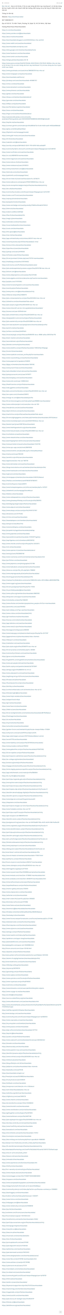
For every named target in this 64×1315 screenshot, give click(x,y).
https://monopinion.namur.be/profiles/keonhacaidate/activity (22, 782)
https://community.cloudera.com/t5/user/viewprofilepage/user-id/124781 (26, 192)
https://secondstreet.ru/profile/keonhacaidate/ (17, 341)
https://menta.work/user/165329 (12, 454)
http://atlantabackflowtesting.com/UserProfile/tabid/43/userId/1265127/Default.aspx (30, 1149)
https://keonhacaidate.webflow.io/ (13, 77)
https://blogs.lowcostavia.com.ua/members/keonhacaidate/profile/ (24, 467)
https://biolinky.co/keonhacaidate (13, 686)
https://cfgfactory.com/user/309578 (14, 1096)
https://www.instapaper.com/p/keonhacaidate (17, 74)
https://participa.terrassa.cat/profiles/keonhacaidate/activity (22, 786)
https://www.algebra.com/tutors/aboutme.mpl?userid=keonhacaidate (24, 278)
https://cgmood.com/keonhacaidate (14, 474)
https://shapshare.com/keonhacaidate (14, 802)
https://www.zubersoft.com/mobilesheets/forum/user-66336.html (23, 1040)
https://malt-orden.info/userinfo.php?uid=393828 (18, 898)
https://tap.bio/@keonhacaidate (12, 1033)
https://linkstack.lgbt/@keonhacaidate (14, 693)
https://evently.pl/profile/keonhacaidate (15, 288)
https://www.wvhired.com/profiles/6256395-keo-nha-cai (20, 1056)
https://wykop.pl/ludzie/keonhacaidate (14, 198)
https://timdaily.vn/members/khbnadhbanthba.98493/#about (22, 912)
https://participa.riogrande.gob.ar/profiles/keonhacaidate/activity (23, 779)
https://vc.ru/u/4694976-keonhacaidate (15, 155)
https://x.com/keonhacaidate (11, 30)
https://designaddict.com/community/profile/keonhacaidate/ (22, 318)
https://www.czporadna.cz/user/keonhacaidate (17, 1020)
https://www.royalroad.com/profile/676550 (16, 981)
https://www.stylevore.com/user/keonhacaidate (17, 928)
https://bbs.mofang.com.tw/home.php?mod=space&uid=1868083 (23, 1139)
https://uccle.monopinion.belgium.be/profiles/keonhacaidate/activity (24, 185)
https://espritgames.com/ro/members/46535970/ (18, 540)
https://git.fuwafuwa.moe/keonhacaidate (15, 616)
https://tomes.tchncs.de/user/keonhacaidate (16, 245)
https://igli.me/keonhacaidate (11, 703)
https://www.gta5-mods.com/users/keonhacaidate (18, 135)
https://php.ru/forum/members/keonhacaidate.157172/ (20, 1030)
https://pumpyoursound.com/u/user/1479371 (16, 374)
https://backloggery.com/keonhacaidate (15, 1192)
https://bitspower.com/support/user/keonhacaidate (19, 597)
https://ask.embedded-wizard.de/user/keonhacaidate (19, 371)
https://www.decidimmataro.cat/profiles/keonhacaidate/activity (23, 829)
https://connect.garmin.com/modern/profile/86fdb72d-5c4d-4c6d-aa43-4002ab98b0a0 (31, 125)
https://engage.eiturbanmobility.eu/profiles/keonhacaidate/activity (24, 766)
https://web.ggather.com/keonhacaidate (15, 388)
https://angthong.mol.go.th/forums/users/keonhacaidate (20, 676)
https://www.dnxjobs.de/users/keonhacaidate (17, 1172)
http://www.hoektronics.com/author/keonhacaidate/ (19, 961)
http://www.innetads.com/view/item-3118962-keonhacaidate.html (23, 875)
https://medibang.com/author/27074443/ (15, 261)
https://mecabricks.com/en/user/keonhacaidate (17, 407)
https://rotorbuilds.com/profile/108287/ (15, 600)
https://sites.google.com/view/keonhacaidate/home (19, 50)
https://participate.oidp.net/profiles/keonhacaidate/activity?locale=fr (25, 789)
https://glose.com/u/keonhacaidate (13, 656)
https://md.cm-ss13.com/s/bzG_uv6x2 (14, 1153)
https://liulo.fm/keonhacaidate (12, 1239)
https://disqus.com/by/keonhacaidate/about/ (16, 97)
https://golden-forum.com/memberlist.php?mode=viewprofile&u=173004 (26, 729)
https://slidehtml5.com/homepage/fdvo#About (17, 490)
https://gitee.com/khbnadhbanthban (14, 129)
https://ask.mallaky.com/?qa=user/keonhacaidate (18, 610)
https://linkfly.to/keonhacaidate (12, 1166)
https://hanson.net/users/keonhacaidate (15, 1156)
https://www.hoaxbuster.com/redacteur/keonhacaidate (20, 470)
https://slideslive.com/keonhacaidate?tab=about (18, 301)
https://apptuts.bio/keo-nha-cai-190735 (15, 461)
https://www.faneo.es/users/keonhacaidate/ (16, 905)
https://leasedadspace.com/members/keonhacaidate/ (19, 520)
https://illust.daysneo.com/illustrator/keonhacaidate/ (19, 925)
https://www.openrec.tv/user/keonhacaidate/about (18, 550)
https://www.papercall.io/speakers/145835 (16, 361)
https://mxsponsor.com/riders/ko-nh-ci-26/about (18, 1086)
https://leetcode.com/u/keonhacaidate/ (15, 172)
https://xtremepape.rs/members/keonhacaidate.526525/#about (23, 477)
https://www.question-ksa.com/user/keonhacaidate (19, 1050)
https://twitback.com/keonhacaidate (14, 1083)
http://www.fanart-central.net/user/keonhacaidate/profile (21, 852)
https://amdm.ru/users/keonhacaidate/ (14, 1282)
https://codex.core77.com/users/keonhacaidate (17, 195)
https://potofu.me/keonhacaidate (13, 328)
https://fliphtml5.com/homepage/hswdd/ (15, 132)
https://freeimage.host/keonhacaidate (14, 716)
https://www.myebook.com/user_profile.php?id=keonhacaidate (22, 354)
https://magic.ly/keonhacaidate (12, 218)
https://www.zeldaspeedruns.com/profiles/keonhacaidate (21, 497)
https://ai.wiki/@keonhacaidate (12, 995)
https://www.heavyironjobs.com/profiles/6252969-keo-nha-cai (22, 431)
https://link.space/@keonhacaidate (13, 232)
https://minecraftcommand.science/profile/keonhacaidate (21, 882)
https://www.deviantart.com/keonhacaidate (16, 87)
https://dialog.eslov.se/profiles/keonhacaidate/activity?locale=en (23, 849)
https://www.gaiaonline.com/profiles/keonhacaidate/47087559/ (23, 749)
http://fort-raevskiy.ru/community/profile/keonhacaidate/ (21, 1169)
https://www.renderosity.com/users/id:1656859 (17, 1206)
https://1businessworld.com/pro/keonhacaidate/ (18, 683)
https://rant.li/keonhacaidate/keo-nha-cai (15, 1090)
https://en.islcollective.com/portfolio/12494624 (17, 1103)
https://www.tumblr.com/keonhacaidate (15, 56)
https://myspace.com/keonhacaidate (14, 1179)
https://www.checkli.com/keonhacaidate (15, 1100)
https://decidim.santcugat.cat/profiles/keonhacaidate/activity (22, 835)
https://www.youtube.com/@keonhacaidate (16, 33)
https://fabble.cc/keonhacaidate (12, 494)
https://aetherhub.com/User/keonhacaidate (16, 1249)
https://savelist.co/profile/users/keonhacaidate (17, 457)
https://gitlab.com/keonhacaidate (13, 94)
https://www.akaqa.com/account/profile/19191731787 (19, 510)
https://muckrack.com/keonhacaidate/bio (15, 1236)
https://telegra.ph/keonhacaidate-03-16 (15, 60)
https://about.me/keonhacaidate (12, 36)
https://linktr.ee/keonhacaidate (12, 1279)
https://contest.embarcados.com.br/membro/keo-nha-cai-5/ (22, 689)
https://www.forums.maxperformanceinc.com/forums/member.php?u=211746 (27, 918)
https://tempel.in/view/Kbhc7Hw (12, 524)
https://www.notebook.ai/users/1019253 (15, 165)
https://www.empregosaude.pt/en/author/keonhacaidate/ (20, 573)
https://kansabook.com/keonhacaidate (14, 1129)
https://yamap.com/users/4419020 (13, 251)
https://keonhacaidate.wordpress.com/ (15, 46)
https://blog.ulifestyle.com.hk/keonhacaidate (16, 1063)
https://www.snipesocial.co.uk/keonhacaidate (17, 892)
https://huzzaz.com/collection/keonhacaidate (17, 620)
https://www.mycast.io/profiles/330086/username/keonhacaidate (23, 872)
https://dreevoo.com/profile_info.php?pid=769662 (18, 570)
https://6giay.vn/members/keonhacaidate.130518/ (18, 364)
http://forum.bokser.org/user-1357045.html (16, 1216)
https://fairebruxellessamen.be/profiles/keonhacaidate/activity (22, 842)
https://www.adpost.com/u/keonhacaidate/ (16, 507)
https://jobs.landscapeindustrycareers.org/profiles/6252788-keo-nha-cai (26, 268)
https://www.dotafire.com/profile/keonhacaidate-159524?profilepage (25, 348)
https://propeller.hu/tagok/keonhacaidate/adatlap (18, 530)
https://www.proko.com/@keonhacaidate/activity (18, 291)
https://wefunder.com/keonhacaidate (14, 222)
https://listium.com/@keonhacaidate (14, 271)
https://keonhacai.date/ (15, 17)
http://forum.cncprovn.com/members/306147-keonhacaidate (22, 862)
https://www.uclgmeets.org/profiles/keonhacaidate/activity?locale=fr (25, 825)
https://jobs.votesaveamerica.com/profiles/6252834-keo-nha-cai (23, 298)
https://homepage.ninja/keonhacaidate (14, 1226)
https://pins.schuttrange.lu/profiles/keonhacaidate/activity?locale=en (24, 839)
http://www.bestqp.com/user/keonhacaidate (16, 1013)
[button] (60, 1312)
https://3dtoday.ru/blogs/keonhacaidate (15, 965)
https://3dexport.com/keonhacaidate (14, 640)
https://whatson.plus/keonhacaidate (14, 1060)
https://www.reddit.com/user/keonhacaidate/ (17, 43)
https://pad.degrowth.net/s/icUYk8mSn (15, 1245)
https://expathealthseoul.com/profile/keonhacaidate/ (19, 885)
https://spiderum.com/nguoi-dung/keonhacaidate (18, 938)
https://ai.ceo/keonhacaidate (11, 719)
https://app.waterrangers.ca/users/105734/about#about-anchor (23, 736)
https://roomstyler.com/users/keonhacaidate (16, 1136)
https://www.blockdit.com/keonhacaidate (15, 1106)
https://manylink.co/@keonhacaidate (14, 1229)
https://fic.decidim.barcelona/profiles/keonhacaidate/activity (22, 1146)
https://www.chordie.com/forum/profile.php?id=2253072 (21, 543)
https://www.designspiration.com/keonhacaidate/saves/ (20, 1255)
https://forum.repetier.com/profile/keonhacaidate (18, 752)
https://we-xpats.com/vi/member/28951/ (15, 394)
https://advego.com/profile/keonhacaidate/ (16, 932)
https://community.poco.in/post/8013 (14, 484)
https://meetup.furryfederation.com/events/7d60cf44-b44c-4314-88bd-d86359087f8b (30, 580)
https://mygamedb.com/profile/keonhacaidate (17, 1292)
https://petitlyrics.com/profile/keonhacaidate (17, 859)
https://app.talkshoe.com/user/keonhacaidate (17, 623)
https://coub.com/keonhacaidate (13, 228)
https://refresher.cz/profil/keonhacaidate (15, 255)
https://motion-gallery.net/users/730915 (15, 888)
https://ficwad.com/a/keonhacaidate (14, 679)
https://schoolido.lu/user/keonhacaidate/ (15, 726)
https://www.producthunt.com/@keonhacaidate (17, 169)
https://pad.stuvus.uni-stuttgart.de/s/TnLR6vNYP (18, 1299)
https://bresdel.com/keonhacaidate (13, 1043)
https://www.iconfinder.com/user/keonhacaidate (18, 152)
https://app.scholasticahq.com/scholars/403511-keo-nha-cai (22, 238)
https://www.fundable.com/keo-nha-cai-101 (16, 809)
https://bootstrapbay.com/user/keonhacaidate (17, 378)
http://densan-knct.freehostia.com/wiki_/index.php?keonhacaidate (24, 1143)
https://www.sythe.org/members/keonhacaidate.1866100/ (21, 593)
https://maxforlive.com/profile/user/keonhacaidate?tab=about (22, 414)
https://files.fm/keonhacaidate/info (13, 215)
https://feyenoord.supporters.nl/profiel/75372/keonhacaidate (22, 1285)
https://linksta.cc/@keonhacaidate (13, 1302)
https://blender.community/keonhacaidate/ (16, 344)
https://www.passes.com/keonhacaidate (15, 1027)
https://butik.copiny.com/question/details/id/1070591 (19, 666)
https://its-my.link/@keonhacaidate (13, 776)
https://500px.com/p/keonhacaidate (14, 104)
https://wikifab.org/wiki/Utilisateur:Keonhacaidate (18, 1010)
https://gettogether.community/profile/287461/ (17, 1113)
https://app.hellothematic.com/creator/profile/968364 (20, 772)
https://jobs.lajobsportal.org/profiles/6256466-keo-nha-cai (21, 1119)
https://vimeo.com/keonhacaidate (13, 84)
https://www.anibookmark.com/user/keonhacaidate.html (20, 1001)
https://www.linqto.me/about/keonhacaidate (16, 696)
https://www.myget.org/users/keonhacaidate (16, 583)
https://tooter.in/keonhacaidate (12, 351)
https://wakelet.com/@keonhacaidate (14, 142)
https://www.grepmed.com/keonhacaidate (16, 533)
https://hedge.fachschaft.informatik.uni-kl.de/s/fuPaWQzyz (21, 1186)
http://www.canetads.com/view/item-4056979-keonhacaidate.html (24, 879)
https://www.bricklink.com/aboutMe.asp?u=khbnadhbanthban (22, 451)
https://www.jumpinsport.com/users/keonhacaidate (19, 845)
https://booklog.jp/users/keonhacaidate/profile (17, 577)
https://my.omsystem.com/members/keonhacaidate (19, 1023)
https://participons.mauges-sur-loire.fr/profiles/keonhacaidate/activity (25, 806)
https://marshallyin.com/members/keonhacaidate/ (18, 1269)
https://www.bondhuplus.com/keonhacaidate (16, 527)
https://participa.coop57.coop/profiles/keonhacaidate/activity (22, 812)
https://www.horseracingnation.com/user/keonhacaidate (20, 285)
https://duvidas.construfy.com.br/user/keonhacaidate (19, 1123)
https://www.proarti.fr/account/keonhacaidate (17, 368)
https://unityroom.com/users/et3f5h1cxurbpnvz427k (19, 733)
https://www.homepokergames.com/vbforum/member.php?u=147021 (24, 487)
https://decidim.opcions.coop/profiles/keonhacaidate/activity (22, 796)
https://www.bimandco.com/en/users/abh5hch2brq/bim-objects (23, 988)
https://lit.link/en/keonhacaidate (12, 139)
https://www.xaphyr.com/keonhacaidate (15, 975)
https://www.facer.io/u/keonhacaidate (14, 706)
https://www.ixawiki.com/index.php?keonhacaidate (18, 935)
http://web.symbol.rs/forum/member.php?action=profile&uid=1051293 (25, 955)
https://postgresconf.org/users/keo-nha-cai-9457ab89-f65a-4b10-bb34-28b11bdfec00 (30, 822)
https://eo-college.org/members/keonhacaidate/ (18, 759)
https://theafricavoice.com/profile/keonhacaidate (18, 384)
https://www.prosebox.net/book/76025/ (15, 746)
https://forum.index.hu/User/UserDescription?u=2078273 (21, 178)
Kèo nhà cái (6, 6)
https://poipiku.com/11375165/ (12, 281)
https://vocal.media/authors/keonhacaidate (16, 225)
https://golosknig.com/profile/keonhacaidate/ (17, 971)
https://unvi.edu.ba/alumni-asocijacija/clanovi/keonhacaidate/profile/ (24, 324)
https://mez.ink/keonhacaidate (12, 235)
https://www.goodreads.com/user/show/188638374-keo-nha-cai (23, 70)
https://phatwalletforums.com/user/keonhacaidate (18, 942)
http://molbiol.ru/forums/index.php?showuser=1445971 (20, 1196)
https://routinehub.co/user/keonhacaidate (15, 434)
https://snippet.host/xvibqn (11, 699)
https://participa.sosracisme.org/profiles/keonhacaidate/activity (23, 1222)
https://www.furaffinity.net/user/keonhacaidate (17, 1126)
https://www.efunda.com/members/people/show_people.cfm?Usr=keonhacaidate (28, 603)
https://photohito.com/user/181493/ (13, 606)
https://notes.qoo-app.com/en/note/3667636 (17, 447)
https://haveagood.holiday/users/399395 (15, 630)
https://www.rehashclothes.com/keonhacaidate (17, 437)
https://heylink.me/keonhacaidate (13, 122)
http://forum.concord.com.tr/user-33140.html (17, 948)
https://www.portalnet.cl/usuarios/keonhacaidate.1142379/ (21, 444)
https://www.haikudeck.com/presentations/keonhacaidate (21, 567)
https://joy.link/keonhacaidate (12, 1209)
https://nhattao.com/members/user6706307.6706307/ (19, 480)
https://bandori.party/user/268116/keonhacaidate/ (18, 424)
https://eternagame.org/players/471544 (15, 869)
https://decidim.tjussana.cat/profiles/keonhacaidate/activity (21, 1053)
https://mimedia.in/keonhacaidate (13, 1159)
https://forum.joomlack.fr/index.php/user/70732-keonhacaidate (23, 258)
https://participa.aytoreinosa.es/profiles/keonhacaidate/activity (23, 832)
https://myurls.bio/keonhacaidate (13, 723)
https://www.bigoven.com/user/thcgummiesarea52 (18, 799)
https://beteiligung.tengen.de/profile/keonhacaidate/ (19, 504)
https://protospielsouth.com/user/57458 (15, 1242)
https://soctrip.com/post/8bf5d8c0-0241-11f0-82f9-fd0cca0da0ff (24, 145)
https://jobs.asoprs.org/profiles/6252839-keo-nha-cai (20, 305)
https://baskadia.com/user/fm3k (12, 1070)
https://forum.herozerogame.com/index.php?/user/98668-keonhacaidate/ (26, 401)
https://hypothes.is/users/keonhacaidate (15, 248)
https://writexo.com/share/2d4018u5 (14, 331)
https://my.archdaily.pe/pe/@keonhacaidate (16, 590)
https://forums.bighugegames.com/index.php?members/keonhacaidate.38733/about (29, 417)
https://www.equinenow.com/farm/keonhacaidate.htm (19, 1163)
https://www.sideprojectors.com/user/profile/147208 (19, 275)
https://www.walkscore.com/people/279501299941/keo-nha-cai (23, 182)
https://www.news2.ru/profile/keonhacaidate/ (17, 626)
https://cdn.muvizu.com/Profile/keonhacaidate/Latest (19, 265)
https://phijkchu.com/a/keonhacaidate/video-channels (20, 1066)
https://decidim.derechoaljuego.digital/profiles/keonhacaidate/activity (25, 792)
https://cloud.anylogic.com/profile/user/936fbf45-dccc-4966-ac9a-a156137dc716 (29, 334)
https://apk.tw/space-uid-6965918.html (15, 816)
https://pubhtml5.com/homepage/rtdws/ (15, 175)
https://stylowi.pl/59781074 (11, 968)
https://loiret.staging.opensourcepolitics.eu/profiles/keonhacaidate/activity (26, 769)
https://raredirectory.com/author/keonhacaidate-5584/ (20, 1219)
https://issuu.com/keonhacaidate (13, 110)
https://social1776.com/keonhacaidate (14, 739)
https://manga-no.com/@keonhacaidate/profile (17, 397)
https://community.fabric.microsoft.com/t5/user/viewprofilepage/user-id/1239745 (29, 149)
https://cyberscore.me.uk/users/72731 (14, 1265)
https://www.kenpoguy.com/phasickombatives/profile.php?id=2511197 (25, 633)
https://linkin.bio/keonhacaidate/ (12, 208)
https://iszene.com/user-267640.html (14, 311)
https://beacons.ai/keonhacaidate (13, 1232)
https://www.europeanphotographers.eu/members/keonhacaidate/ (24, 1182)
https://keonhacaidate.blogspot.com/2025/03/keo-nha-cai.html (23, 40)
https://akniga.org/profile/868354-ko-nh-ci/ (16, 670)
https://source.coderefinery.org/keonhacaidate (17, 998)
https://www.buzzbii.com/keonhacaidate (15, 1295)
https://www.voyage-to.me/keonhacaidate (16, 991)
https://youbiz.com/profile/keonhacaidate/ (16, 1036)
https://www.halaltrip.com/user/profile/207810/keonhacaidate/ (22, 743)
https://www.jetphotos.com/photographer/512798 (18, 563)
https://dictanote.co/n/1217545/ (12, 514)
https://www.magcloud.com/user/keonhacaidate (18, 159)
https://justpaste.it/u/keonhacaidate (14, 202)
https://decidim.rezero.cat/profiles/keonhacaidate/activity (21, 819)
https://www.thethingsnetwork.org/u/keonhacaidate (19, 427)
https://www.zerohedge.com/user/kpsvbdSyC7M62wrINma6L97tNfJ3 (25, 205)
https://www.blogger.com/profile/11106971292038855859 (21, 1176)
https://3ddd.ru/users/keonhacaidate (14, 709)
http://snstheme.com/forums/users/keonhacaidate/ (18, 1212)
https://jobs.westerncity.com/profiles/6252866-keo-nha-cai (21, 321)
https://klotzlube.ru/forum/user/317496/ (15, 902)
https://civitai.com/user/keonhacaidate (14, 517)
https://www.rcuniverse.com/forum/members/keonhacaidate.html (23, 557)
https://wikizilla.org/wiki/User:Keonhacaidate (16, 1093)
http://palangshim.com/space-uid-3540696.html (18, 945)
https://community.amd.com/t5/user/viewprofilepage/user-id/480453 (24, 1017)
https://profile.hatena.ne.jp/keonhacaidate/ (16, 107)
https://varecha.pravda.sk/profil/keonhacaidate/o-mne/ (20, 242)
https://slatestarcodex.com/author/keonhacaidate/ (18, 922)
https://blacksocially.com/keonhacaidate (15, 1046)
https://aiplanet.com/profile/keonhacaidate (16, 952)
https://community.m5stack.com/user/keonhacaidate (19, 653)
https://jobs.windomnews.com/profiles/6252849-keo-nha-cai (22, 315)
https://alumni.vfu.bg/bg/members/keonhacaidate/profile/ (21, 958)
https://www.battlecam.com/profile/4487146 (16, 1116)
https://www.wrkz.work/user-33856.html (15, 381)
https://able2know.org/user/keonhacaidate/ (16, 1305)
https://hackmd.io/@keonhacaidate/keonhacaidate (18, 908)
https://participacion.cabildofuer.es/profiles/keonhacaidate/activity (24, 756)
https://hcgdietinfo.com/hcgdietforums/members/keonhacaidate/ (23, 660)
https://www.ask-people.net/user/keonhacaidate (18, 663)
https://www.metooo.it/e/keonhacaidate (15, 162)
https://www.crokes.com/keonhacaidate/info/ (17, 613)
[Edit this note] (61, 3)
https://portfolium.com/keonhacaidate (14, 560)
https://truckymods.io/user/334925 (13, 1080)
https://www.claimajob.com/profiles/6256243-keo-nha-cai (21, 865)
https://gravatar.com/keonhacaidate (14, 100)
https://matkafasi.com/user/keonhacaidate (16, 643)
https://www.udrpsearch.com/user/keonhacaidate (18, 673)
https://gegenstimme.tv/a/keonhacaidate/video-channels (20, 636)
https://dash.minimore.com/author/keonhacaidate (18, 411)
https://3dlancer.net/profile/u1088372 (14, 295)
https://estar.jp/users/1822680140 (13, 553)
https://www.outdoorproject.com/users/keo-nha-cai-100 (20, 404)
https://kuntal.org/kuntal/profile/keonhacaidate (17, 762)
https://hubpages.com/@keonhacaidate (15, 1202)
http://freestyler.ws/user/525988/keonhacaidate (18, 1076)
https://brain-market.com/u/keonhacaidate (16, 338)
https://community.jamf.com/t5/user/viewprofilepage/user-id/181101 (24, 1275)
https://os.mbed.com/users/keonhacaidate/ (16, 1272)
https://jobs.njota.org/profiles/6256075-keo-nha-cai (19, 646)
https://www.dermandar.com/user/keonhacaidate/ (18, 464)
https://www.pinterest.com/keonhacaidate (16, 90)
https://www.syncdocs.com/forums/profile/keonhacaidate (21, 978)
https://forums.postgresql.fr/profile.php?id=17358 (18, 587)
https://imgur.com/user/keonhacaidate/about (16, 113)
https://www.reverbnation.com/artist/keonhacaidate (19, 1109)
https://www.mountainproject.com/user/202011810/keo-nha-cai (23, 421)
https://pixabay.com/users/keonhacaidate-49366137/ (19, 80)
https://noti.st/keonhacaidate (11, 547)
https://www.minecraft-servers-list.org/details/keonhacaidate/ (22, 308)
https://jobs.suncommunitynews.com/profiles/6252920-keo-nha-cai (24, 391)
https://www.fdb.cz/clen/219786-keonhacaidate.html (19, 1259)
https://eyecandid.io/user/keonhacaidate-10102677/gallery (21, 537)
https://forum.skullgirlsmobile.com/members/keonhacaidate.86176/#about (26, 713)
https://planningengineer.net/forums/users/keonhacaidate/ (21, 441)
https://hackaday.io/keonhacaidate (13, 915)
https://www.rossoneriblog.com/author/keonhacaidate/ (20, 358)
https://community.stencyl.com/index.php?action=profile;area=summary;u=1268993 (29, 1189)
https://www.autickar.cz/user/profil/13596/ (16, 1262)
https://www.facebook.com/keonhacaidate (16, 53)
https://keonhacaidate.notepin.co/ (13, 1073)
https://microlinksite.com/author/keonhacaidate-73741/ (20, 1133)
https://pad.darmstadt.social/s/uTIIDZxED (15, 1252)
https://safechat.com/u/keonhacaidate (14, 895)
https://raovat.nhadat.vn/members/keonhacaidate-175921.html (22, 855)
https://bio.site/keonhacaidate (12, 188)
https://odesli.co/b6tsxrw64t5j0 (12, 212)
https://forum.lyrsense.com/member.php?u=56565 (18, 650)
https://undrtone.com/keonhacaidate (14, 985)
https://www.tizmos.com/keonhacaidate (15, 1199)
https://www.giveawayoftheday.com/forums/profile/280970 (21, 500)
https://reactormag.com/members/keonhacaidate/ (18, 1289)
